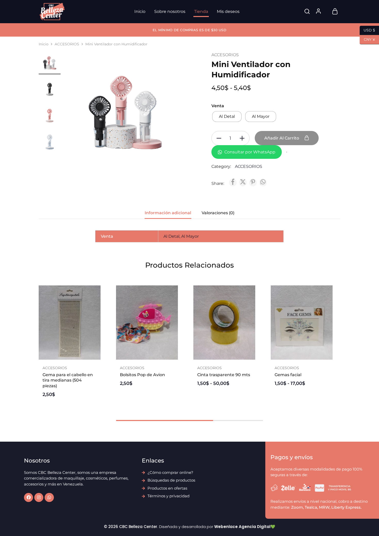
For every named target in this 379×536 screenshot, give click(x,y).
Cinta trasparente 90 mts (223, 374)
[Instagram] (38, 497)
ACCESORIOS (67, 44)
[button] (70, 357)
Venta (217, 105)
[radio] (226, 116)
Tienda (201, 11)
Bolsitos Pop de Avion (142, 374)
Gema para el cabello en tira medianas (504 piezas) (68, 380)
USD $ (367, 29)
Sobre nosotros (169, 11)
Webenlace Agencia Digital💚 (244, 526)
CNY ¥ (367, 39)
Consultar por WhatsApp (249, 152)
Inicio (139, 11)
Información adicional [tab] (168, 212)
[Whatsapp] (49, 497)
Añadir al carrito (282, 138)
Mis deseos (228, 11)
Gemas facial (288, 374)
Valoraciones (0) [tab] (218, 212)
